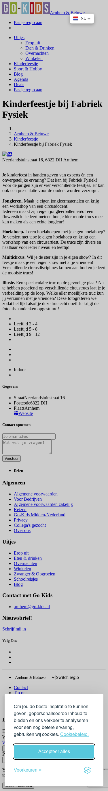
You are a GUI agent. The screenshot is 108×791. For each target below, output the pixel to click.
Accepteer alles (54, 751)
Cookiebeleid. (74, 734)
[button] (82, 18)
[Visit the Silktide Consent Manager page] (87, 770)
